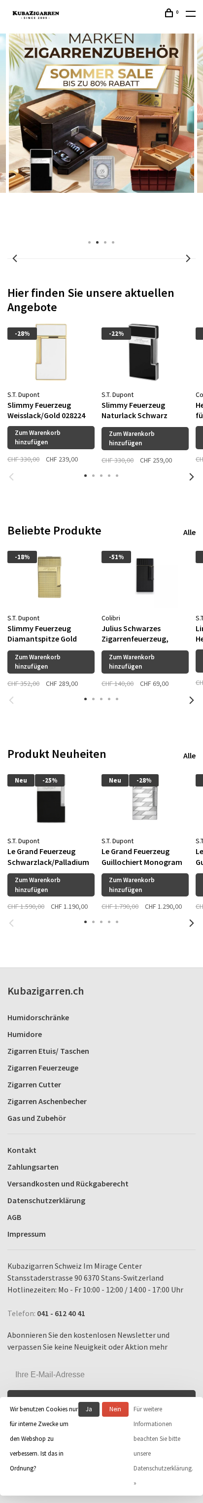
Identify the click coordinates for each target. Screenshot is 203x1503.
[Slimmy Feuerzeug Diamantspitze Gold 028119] (51, 575)
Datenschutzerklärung (46, 1200)
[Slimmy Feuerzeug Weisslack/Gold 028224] (51, 352)
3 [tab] (105, 242)
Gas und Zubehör (36, 1118)
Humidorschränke (38, 1017)
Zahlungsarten (33, 1167)
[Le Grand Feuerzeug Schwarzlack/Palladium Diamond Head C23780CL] (51, 798)
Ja (89, 1409)
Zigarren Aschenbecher (47, 1101)
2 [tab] (98, 242)
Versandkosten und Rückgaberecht (68, 1183)
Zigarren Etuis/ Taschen (48, 1051)
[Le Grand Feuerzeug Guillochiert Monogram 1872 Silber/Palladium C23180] (145, 798)
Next (188, 258)
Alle (189, 532)
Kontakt (21, 1150)
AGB (14, 1217)
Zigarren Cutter (34, 1084)
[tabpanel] (51, 389)
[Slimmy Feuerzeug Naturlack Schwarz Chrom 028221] (145, 352)
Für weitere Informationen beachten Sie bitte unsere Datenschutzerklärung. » (163, 1446)
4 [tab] (113, 242)
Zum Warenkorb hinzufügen (38, 438)
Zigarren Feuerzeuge (42, 1068)
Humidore (24, 1034)
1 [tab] (90, 242)
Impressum (26, 1234)
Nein (115, 1409)
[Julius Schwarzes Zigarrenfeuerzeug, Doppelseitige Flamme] (145, 575)
